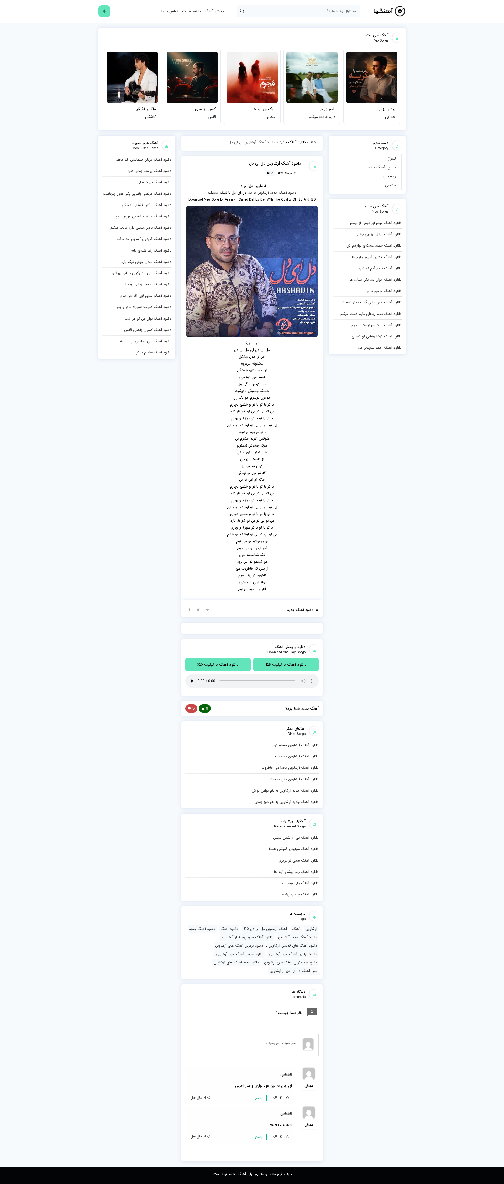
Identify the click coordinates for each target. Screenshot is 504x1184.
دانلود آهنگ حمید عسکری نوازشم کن (374, 245)
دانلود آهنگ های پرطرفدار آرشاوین (247, 937)
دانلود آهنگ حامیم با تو (384, 291)
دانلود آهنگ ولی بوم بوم (300, 883)
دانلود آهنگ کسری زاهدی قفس (147, 329)
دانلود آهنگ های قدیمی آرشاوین (293, 945)
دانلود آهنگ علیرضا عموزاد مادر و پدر (144, 307)
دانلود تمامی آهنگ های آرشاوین (240, 954)
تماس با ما (169, 11)
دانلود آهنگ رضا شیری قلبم (151, 250)
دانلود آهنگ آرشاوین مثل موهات (294, 779)
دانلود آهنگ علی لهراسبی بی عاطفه (145, 341)
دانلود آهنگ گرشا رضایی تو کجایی (377, 336)
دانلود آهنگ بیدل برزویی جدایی (378, 234)
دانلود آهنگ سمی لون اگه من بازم (145, 295)
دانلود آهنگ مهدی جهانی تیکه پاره (146, 261)
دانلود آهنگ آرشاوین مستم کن (296, 745)
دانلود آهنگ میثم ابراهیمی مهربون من (143, 216)
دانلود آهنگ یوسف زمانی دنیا (149, 170)
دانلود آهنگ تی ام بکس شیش (296, 837)
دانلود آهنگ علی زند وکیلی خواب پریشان (141, 273)
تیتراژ (392, 158)
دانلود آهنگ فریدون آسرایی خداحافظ (144, 239)
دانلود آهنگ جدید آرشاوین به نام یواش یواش (285, 790)
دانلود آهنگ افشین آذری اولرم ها (377, 257)
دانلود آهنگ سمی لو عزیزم (299, 860)
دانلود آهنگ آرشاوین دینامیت (297, 756)
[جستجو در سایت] (242, 11)
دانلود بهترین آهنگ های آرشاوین (293, 954)
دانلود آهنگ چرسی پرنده (300, 894)
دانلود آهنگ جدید (381, 167)
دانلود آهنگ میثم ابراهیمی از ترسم (376, 222)
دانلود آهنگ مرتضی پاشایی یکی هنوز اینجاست (137, 193)
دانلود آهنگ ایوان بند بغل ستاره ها (376, 279)
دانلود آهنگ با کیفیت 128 (286, 665)
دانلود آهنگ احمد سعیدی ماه (380, 347)
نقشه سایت (191, 11)
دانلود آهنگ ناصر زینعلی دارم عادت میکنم (371, 313)
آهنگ (296, 928)
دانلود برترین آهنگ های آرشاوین (239, 945)
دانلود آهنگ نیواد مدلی (154, 182)
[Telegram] (208, 609)
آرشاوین (263, 192)
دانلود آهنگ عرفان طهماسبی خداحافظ (143, 159)
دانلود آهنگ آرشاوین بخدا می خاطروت (290, 767)
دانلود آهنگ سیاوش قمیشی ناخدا (294, 849)
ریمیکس (389, 176)
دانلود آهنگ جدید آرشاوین (297, 937)
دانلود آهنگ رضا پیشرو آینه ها (296, 871)
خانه (313, 142)
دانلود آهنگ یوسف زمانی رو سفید (146, 284)
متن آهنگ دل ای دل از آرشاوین (293, 970)
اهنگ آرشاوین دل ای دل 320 (265, 928)
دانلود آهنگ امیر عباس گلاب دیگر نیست (372, 302)
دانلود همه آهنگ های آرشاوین (236, 962)
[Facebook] (189, 609)
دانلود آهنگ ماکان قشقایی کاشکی (146, 205)
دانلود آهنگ (229, 928)
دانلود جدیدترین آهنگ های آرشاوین (290, 962)
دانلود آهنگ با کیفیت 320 (218, 665)
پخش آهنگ (214, 11)
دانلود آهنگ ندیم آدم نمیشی (380, 268)
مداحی (390, 185)
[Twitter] (198, 609)
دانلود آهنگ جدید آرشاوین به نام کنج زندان (287, 801)
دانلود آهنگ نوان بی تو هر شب (147, 318)
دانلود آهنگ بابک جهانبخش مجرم (376, 325)
